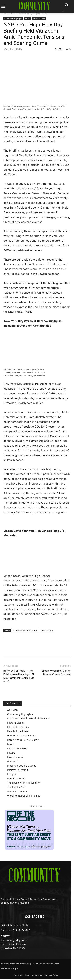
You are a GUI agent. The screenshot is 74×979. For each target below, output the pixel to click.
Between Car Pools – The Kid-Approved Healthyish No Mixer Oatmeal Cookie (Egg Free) (19, 676)
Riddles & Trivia (16, 778)
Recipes (11, 774)
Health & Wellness (17, 731)
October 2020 (39, 18)
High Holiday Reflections (21, 735)
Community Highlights (31, 13)
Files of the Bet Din (18, 727)
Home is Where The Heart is (23, 739)
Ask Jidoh (12, 709)
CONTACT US (34, 916)
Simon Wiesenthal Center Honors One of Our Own (56, 672)
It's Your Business (17, 748)
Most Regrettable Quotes (21, 765)
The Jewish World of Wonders (24, 782)
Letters (11, 752)
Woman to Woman (17, 791)
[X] (14, 56)
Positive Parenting (17, 769)
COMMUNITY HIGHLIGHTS (25, 630)
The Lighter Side (16, 787)
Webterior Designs (10, 968)
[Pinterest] (22, 56)
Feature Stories (16, 722)
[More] (38, 56)
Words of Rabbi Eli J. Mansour (24, 795)
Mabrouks (13, 761)
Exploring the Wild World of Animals (28, 718)
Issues (27, 18)
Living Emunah (15, 757)
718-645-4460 (21, 930)
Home (7, 13)
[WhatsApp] (30, 56)
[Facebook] (6, 56)
